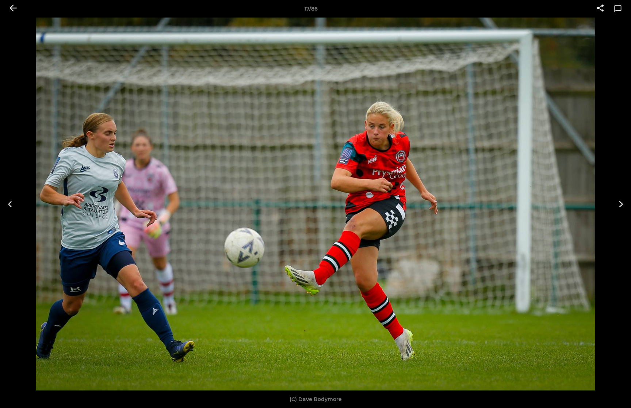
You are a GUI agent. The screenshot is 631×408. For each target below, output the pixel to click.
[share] (600, 9)
